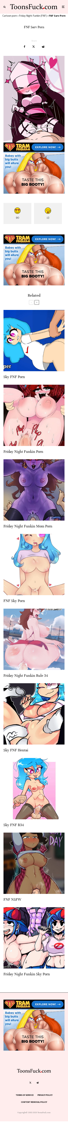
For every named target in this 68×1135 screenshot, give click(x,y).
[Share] (24, 46)
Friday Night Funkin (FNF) (33, 15)
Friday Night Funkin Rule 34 (25, 675)
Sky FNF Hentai (15, 750)
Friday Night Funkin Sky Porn (26, 974)
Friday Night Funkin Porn (23, 451)
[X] (30, 1082)
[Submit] (43, 46)
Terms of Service (25, 1095)
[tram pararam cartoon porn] (34, 192)
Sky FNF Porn (14, 377)
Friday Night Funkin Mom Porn (27, 526)
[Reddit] (37, 1082)
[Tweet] (33, 46)
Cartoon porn (9, 15)
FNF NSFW (12, 899)
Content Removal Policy (34, 1102)
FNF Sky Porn (14, 601)
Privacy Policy (44, 1095)
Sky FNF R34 (13, 825)
